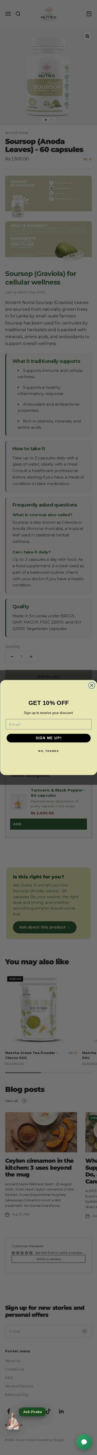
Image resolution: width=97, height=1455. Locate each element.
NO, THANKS (48, 751)
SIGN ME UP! (48, 738)
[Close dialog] (91, 685)
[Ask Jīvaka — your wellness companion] (13, 1421)
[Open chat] (84, 1442)
